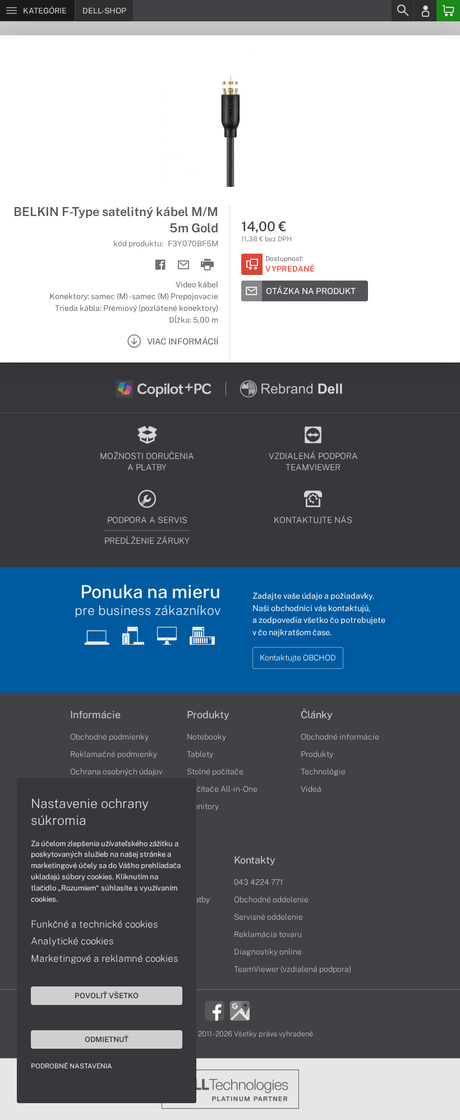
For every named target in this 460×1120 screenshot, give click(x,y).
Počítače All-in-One (222, 788)
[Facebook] (214, 1010)
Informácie (95, 715)
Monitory (203, 806)
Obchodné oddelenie (271, 899)
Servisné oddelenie (268, 916)
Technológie (323, 771)
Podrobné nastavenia (71, 1066)
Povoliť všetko (107, 995)
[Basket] (448, 10)
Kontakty (254, 860)
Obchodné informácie (340, 736)
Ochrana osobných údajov (116, 771)
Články (317, 715)
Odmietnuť (106, 1039)
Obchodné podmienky (109, 736)
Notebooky (206, 736)
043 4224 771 (258, 882)
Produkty (208, 715)
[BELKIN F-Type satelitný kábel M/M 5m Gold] (230, 119)
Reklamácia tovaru (268, 934)
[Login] (425, 10)
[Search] (402, 10)
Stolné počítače (215, 771)
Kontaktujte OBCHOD (298, 657)
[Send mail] (184, 265)
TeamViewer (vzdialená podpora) (292, 969)
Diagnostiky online (268, 951)
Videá (311, 788)
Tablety (200, 754)
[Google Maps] (240, 1010)
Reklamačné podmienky (113, 754)
